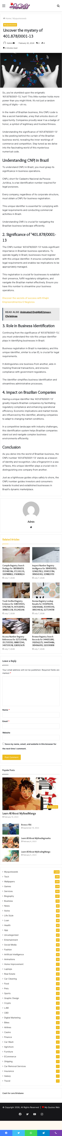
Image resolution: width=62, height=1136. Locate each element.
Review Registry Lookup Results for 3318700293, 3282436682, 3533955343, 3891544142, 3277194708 (43, 605)
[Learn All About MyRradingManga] (10, 856)
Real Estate (9, 974)
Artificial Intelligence (14, 954)
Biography (9, 896)
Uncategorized (11, 935)
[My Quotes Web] (20, 5)
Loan (6, 920)
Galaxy (7, 1076)
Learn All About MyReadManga (19, 813)
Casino (7, 1032)
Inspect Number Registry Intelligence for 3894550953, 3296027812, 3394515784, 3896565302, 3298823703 (44, 570)
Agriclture (9, 1047)
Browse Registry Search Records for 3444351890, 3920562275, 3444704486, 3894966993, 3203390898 (43, 641)
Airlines (7, 1027)
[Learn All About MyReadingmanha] (10, 842)
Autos (7, 910)
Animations (9, 959)
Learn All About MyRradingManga (35, 851)
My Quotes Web (52, 1107)
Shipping (8, 1061)
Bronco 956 (26, 824)
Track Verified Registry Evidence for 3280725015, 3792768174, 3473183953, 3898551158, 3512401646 (13, 605)
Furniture (8, 1051)
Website (6, 732)
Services (8, 891)
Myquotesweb (19, 18)
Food (6, 983)
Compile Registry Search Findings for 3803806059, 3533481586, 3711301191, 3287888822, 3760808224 (13, 570)
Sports (7, 993)
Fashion (8, 949)
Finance (8, 1037)
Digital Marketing (12, 1017)
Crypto (7, 1003)
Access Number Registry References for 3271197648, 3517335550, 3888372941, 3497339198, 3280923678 (14, 641)
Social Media (10, 945)
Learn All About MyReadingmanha (36, 838)
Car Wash (9, 1042)
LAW (6, 1008)
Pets (6, 988)
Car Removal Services (15, 1066)
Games (7, 886)
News (7, 906)
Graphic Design (11, 998)
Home (8, 18)
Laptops (8, 969)
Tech (6, 876)
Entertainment (11, 940)
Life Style (8, 915)
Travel (7, 1081)
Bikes (6, 1022)
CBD (6, 1013)
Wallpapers (9, 881)
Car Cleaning (10, 979)
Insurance (9, 1071)
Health (7, 925)
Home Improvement (13, 964)
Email (5, 721)
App (6, 930)
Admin (9, 43)
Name (6, 710)
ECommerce (10, 1056)
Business (8, 901)
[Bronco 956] (10, 829)
